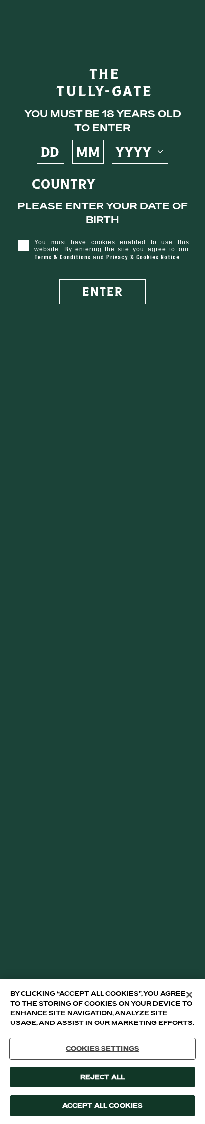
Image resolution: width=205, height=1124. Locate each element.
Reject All (102, 1077)
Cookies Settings (102, 1048)
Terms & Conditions (62, 257)
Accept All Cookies (102, 1105)
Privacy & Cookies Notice (143, 257)
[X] (189, 995)
